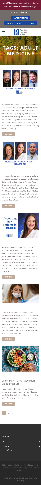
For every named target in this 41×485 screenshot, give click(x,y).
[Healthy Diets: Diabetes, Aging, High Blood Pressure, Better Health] (20, 359)
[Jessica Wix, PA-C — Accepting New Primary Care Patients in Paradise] (20, 225)
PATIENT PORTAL (14, 23)
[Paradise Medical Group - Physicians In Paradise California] (20, 32)
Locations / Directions (21, 12)
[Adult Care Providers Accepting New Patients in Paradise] (20, 154)
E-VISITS (30, 23)
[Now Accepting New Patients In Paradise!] (20, 83)
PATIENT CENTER (20, 18)
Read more (8, 134)
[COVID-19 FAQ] (20, 293)
